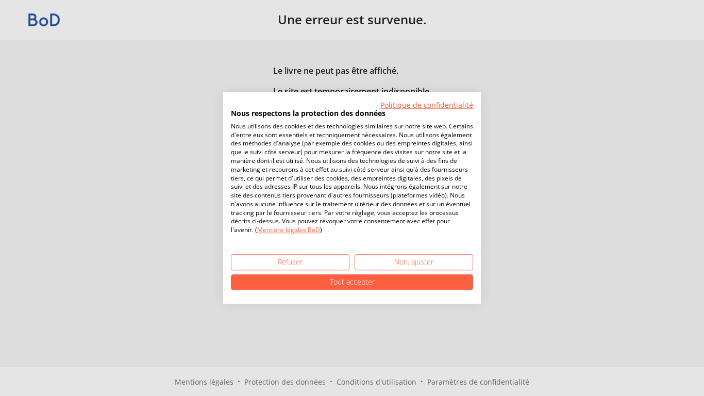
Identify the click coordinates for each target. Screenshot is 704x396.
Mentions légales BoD (288, 230)
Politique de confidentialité (426, 105)
